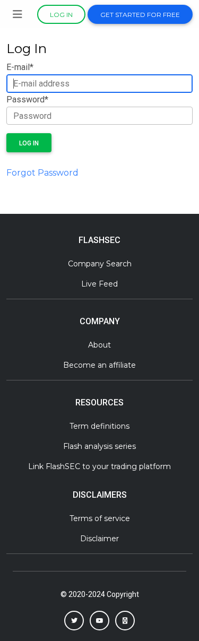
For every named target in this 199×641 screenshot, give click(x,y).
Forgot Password (42, 173)
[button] (74, 620)
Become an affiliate (99, 365)
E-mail (19, 67)
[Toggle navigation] (17, 14)
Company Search (100, 263)
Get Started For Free (140, 15)
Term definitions (99, 426)
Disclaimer (99, 538)
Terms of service (100, 518)
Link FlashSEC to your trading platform (99, 466)
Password (27, 99)
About (99, 345)
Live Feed (99, 284)
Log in (61, 15)
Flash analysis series (99, 446)
